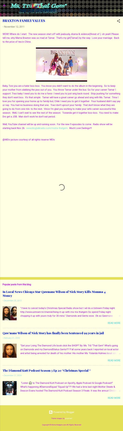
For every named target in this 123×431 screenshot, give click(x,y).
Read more (114, 323)
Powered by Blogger (63, 412)
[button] (118, 21)
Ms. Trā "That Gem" (38, 6)
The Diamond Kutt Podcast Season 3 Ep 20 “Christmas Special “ (47, 370)
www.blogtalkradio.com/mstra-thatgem (47, 128)
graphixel (68, 418)
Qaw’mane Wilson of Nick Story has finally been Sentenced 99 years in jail (53, 333)
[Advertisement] (61, 249)
